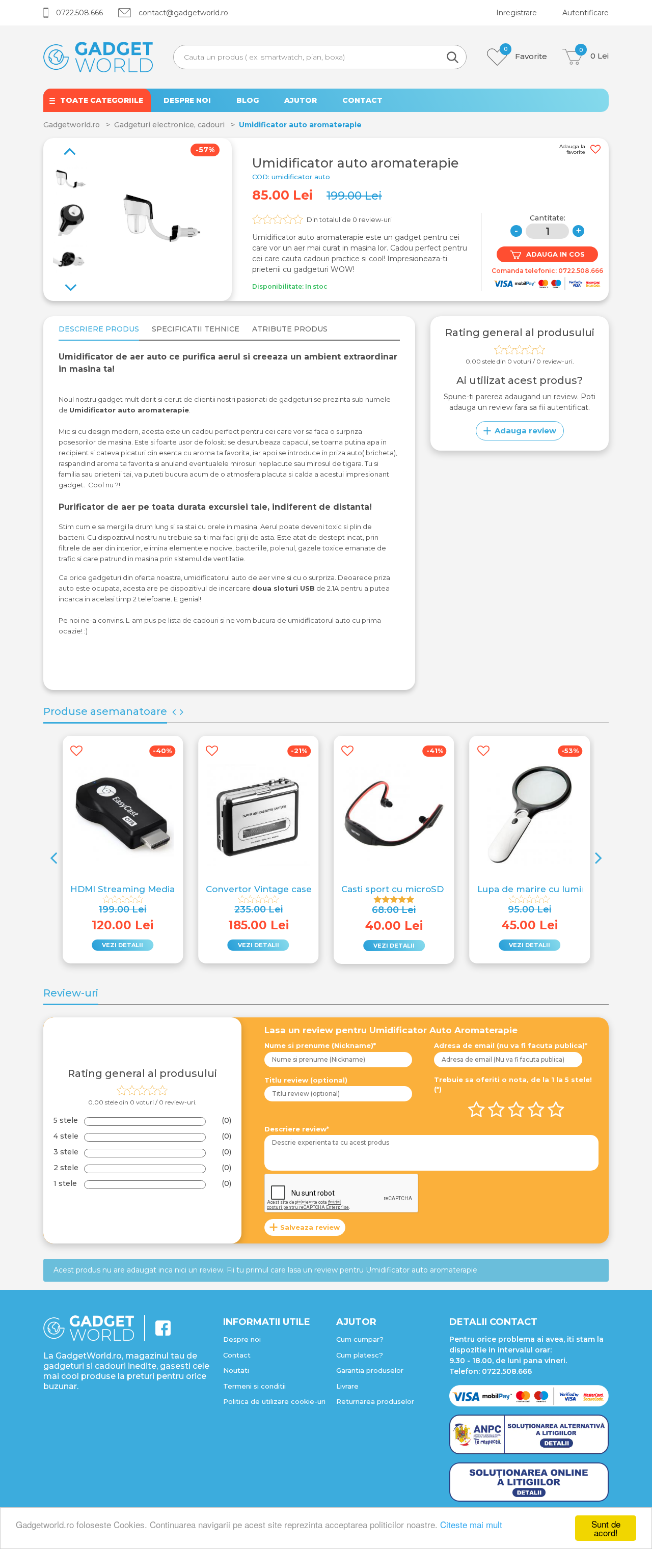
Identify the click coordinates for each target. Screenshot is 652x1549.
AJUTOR (300, 100)
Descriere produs (99, 329)
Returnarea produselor (375, 1401)
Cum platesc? (359, 1355)
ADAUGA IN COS (555, 254)
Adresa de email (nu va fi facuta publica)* (510, 1045)
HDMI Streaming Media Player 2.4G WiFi (160, 889)
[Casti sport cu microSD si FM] (394, 815)
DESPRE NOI (187, 100)
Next (66, 145)
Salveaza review (310, 1227)
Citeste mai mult (471, 1524)
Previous (74, 282)
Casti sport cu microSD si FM (405, 889)
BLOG (247, 100)
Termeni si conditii (254, 1386)
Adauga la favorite (572, 149)
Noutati (236, 1370)
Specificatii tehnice (195, 329)
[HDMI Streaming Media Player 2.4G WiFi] (123, 815)
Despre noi (242, 1339)
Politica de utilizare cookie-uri (274, 1401)
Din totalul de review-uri (349, 219)
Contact (237, 1355)
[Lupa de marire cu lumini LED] (530, 815)
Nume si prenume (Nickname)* (320, 1045)
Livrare (347, 1386)
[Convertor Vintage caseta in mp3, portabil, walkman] (258, 815)
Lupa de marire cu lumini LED (543, 889)
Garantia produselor (369, 1370)
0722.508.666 (79, 12)
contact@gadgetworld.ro (183, 12)
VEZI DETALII (122, 945)
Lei (594, 55)
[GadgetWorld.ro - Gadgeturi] (98, 57)
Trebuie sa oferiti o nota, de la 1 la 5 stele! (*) (513, 1084)
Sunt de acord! (605, 1528)
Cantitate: (547, 218)
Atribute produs (290, 329)
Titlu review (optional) (305, 1080)
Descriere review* (296, 1129)
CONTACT (362, 100)
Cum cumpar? (360, 1339)
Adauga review (525, 430)
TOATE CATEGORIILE (101, 100)
